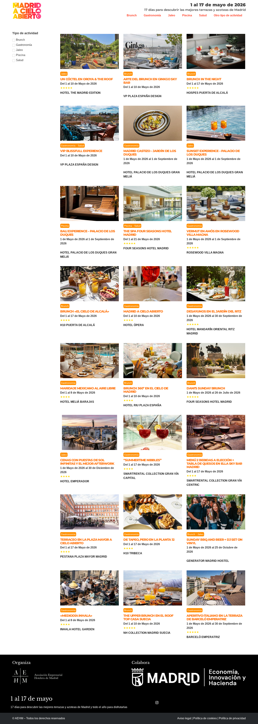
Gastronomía (152, 15)
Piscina (187, 15)
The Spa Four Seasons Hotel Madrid (147, 233)
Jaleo (171, 15)
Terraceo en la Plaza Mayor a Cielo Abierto (86, 541)
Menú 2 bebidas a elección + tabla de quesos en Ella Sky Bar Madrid (214, 463)
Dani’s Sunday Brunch (206, 388)
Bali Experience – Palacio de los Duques (87, 233)
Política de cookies (205, 718)
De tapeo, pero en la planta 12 (148, 540)
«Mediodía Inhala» (76, 616)
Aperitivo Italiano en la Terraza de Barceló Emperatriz (214, 617)
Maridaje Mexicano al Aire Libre (87, 388)
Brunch (132, 15)
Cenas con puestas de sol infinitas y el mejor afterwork (87, 462)
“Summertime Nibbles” (142, 460)
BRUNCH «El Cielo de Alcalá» (84, 311)
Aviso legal (184, 718)
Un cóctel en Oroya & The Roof (86, 79)
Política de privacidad (232, 718)
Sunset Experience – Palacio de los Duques (213, 152)
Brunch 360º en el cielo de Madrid (145, 390)
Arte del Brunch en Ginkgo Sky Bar (150, 81)
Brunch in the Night (204, 79)
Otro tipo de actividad (228, 15)
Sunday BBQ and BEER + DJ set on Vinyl (214, 541)
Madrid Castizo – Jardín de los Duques (149, 152)
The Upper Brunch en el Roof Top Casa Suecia (148, 617)
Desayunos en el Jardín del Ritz (214, 311)
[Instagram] (157, 702)
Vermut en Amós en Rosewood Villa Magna (213, 233)
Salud (203, 15)
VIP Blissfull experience (81, 151)
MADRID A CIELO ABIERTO (143, 311)
